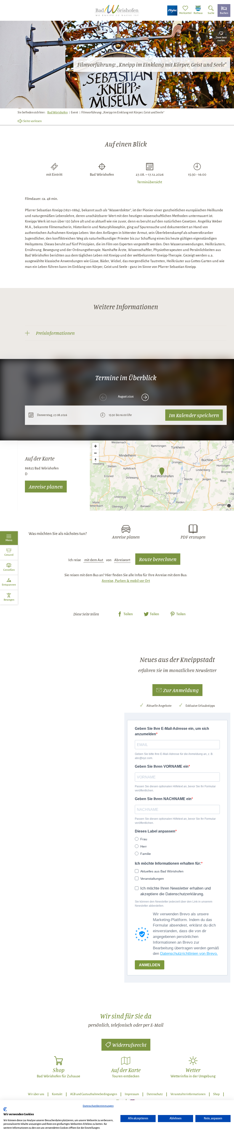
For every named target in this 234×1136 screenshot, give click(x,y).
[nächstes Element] (145, 397)
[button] (177, 690)
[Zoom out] (95, 453)
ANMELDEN (149, 965)
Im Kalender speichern (194, 415)
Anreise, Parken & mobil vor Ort (126, 581)
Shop (216, 1094)
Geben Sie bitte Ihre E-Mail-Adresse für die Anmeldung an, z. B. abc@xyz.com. (174, 756)
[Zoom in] (95, 446)
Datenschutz (155, 1094)
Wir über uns (36, 1094)
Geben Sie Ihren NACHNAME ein (163, 799)
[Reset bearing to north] (95, 459)
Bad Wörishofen (57, 112)
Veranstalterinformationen (187, 1094)
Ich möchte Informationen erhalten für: (168, 863)
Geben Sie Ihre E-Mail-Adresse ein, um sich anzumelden (172, 731)
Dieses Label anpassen (155, 831)
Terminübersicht (149, 181)
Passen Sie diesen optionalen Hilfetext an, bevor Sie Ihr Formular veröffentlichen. (175, 788)
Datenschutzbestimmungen (98, 1106)
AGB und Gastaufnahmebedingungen (93, 1094)
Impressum (132, 1094)
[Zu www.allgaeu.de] (172, 10)
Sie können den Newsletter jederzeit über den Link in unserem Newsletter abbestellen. (173, 903)
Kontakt (57, 1094)
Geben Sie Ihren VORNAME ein (162, 766)
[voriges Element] (103, 397)
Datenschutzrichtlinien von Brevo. (189, 953)
